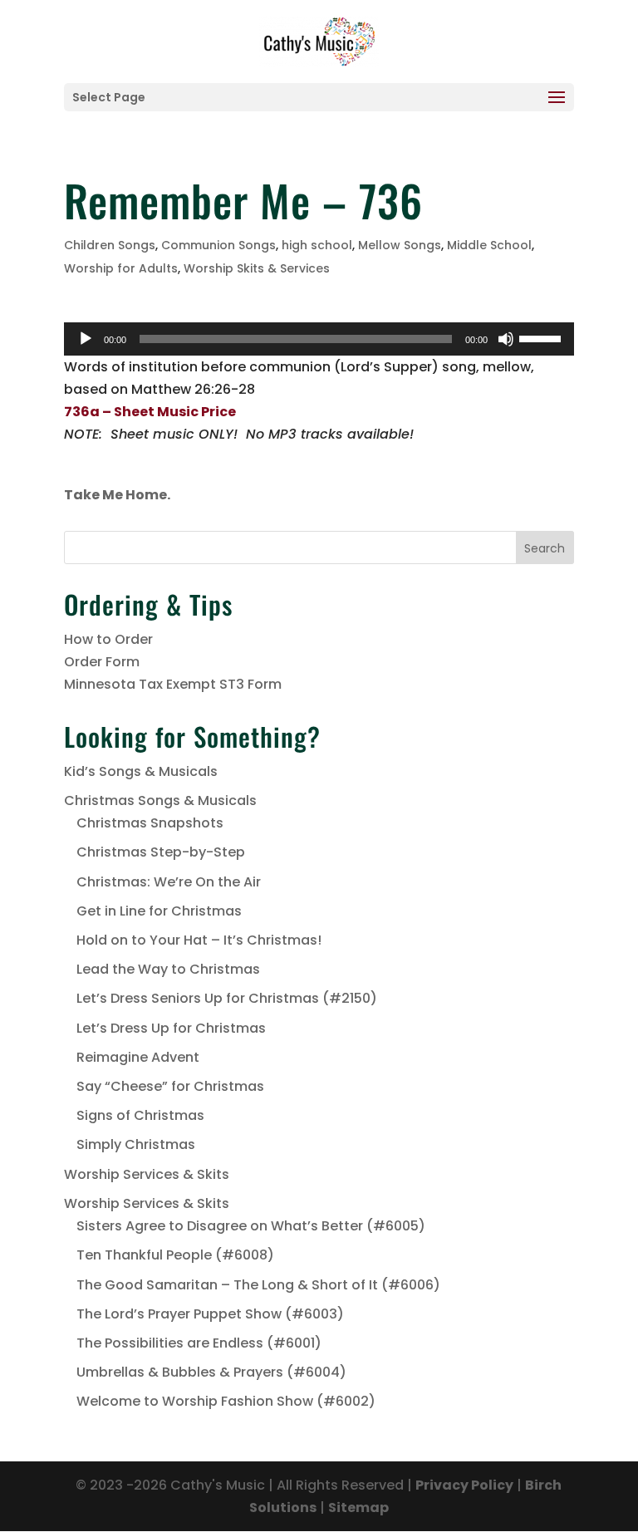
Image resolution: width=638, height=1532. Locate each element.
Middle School (489, 245)
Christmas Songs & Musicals (160, 800)
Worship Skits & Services (257, 268)
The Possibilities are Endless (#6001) (198, 1343)
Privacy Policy (464, 1485)
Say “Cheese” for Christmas (170, 1086)
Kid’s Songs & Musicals (141, 771)
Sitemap (358, 1507)
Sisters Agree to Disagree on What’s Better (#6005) (250, 1225)
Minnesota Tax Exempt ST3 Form (173, 684)
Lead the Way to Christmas (168, 969)
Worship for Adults (121, 268)
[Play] (85, 339)
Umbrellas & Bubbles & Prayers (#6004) (211, 1372)
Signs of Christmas (140, 1115)
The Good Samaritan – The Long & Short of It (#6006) (258, 1284)
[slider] (542, 337)
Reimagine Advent (137, 1057)
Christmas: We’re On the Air (168, 881)
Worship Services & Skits (146, 1174)
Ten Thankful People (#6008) (175, 1254)
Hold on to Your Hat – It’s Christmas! (198, 940)
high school (317, 245)
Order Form (102, 661)
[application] (319, 339)
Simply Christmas (135, 1144)
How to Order (108, 639)
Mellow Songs (399, 245)
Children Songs (109, 245)
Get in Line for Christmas (159, 911)
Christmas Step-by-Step (160, 852)
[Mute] (506, 339)
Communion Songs (218, 245)
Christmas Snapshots (149, 822)
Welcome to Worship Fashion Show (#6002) (225, 1401)
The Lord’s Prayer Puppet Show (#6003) (210, 1313)
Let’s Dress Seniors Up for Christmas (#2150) (226, 998)
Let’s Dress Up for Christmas (171, 1028)
